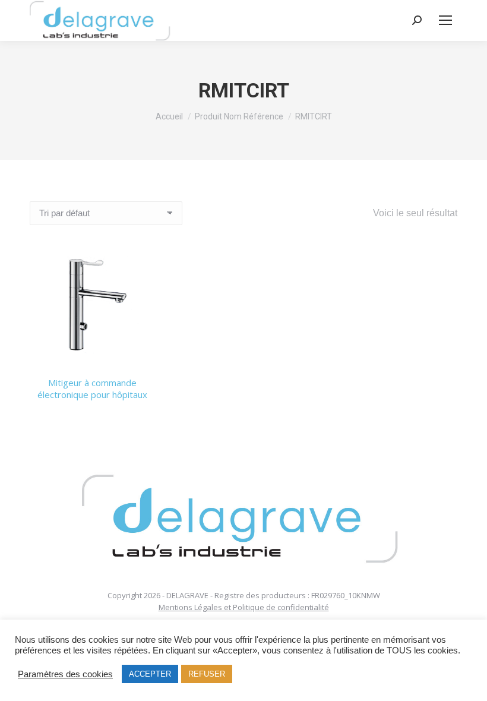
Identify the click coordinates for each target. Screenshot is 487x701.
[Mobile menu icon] (445, 20)
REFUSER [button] (206, 674)
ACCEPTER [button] (150, 674)
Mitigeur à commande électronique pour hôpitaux (92, 388)
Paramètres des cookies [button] (65, 674)
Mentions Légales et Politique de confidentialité (244, 607)
